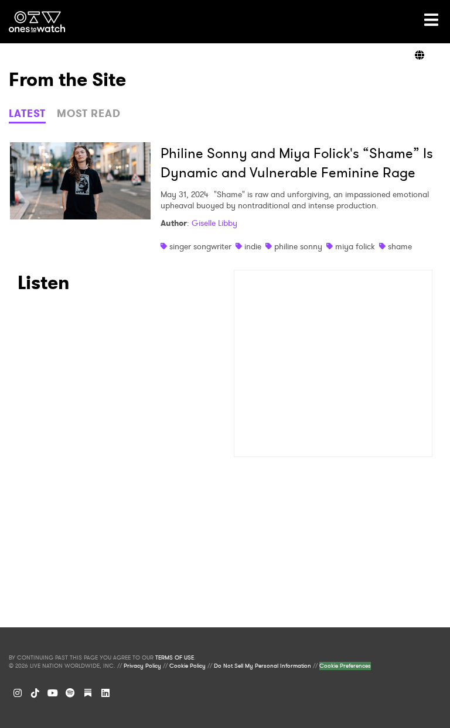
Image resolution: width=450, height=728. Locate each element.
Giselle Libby (214, 223)
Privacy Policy (142, 666)
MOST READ (89, 113)
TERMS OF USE (174, 658)
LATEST (27, 113)
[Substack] (88, 693)
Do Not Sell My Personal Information (262, 666)
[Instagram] (17, 693)
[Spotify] (70, 693)
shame (400, 246)
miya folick (355, 246)
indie (252, 246)
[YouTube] (53, 693)
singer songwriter (200, 246)
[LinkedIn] (105, 693)
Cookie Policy (187, 666)
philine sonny (298, 246)
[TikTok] (35, 693)
